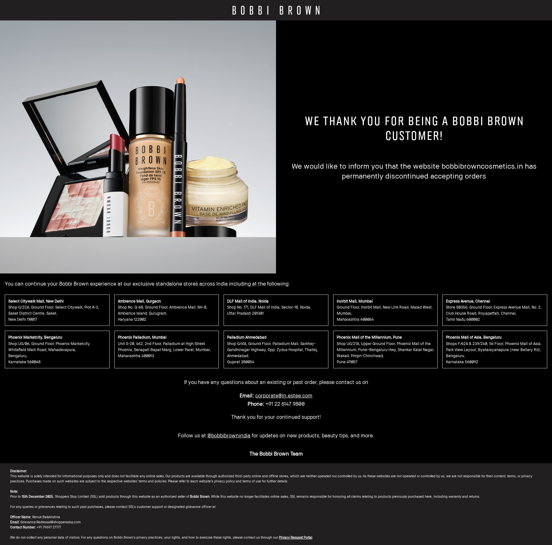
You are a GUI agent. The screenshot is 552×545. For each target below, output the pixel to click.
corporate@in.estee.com (283, 395)
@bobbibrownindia (228, 435)
